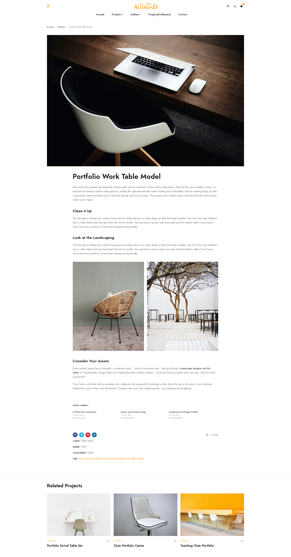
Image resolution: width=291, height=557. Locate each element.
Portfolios (61, 26)
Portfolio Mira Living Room (84, 411)
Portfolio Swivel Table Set (64, 546)
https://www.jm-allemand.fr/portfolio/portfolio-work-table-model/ (111, 458)
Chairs (90, 452)
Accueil (50, 26)
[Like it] (108, 541)
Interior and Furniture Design (133, 411)
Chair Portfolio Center (129, 546)
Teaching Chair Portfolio (197, 546)
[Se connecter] (234, 6)
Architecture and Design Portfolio (183, 411)
